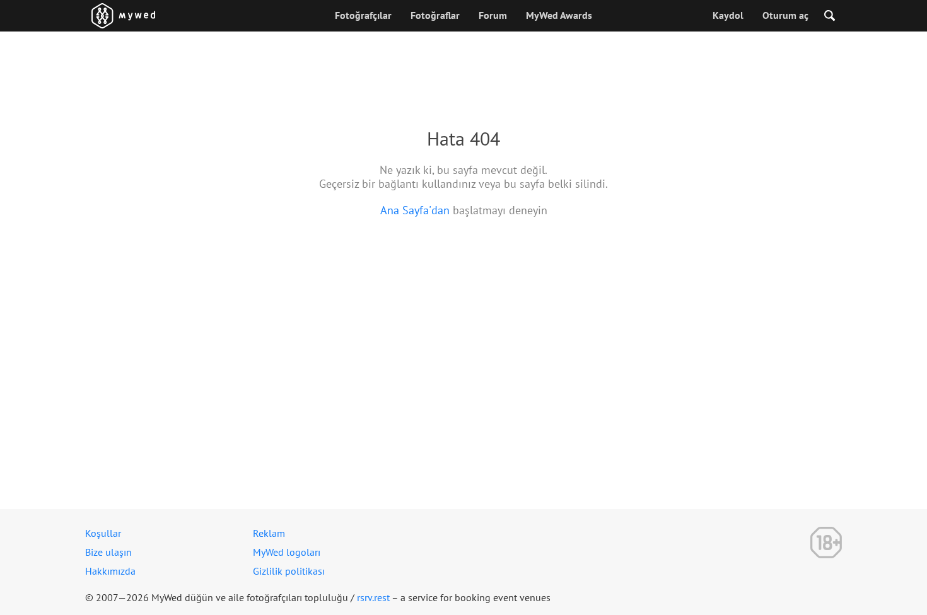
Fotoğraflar (435, 15)
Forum (493, 15)
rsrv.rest (373, 597)
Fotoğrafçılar (363, 15)
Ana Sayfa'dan (415, 210)
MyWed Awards (559, 15)
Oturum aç (785, 15)
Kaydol (728, 15)
